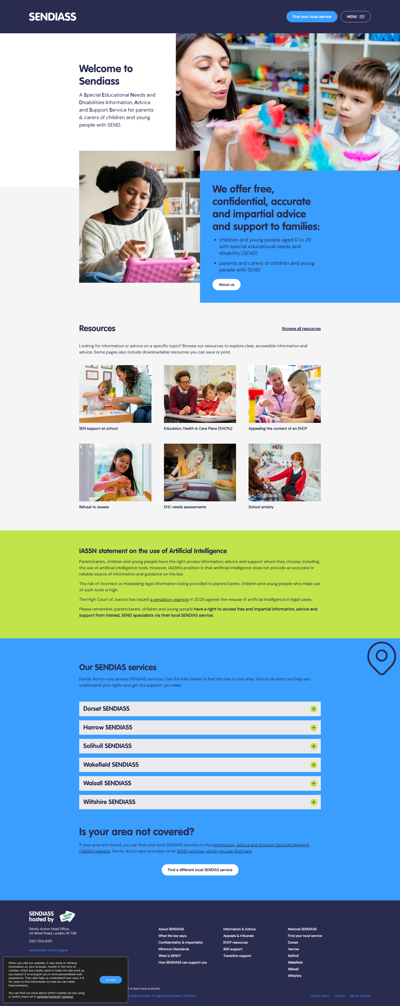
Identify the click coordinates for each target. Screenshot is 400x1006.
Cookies (339, 996)
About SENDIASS (171, 929)
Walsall (293, 969)
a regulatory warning (169, 599)
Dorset (293, 942)
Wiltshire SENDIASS (109, 802)
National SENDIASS (302, 929)
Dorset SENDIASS (106, 709)
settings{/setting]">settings (55, 997)
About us (226, 284)
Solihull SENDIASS (107, 746)
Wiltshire (294, 976)
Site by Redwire (360, 996)
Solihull (293, 956)
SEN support (232, 949)
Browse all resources (301, 328)
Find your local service (312, 16)
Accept (111, 980)
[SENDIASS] (52, 16)
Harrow (293, 949)
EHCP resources (235, 942)
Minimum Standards (174, 949)
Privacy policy (320, 996)
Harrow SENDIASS (107, 727)
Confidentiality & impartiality (181, 942)
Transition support (237, 956)
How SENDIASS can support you (183, 962)
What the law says (172, 936)
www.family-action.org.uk (48, 950)
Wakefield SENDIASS (111, 765)
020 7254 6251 (40, 941)
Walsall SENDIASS (107, 783)
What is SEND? (170, 956)
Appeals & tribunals (238, 936)
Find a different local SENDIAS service (200, 869)
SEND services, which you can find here (214, 851)
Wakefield (295, 962)
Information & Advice (239, 929)
